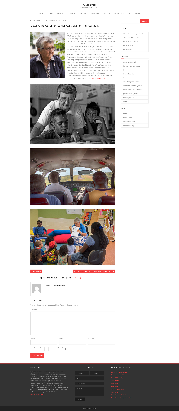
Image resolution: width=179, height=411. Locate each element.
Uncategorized (128, 97)
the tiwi (49, 13)
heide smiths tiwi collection (132, 90)
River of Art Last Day (130, 42)
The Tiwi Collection (98, 78)
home (41, 13)
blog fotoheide (128, 74)
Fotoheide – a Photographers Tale (121, 398)
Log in (125, 114)
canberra (60, 13)
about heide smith (129, 62)
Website (91, 338)
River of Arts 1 (115, 392)
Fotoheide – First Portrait (118, 395)
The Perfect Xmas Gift (131, 38)
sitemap (137, 13)
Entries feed (127, 118)
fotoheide (72, 13)
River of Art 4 (128, 46)
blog (129, 13)
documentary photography (57, 20)
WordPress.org (128, 125)
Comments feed (129, 122)
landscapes (95, 13)
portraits (83, 13)
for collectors (118, 13)
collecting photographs (131, 82)
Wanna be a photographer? (133, 34)
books (106, 13)
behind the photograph (131, 66)
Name (33, 338)
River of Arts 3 (128, 50)
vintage (126, 101)
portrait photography (130, 94)
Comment (33, 310)
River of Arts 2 (115, 386)
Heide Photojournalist (117, 389)
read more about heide (37, 394)
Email (61, 338)
